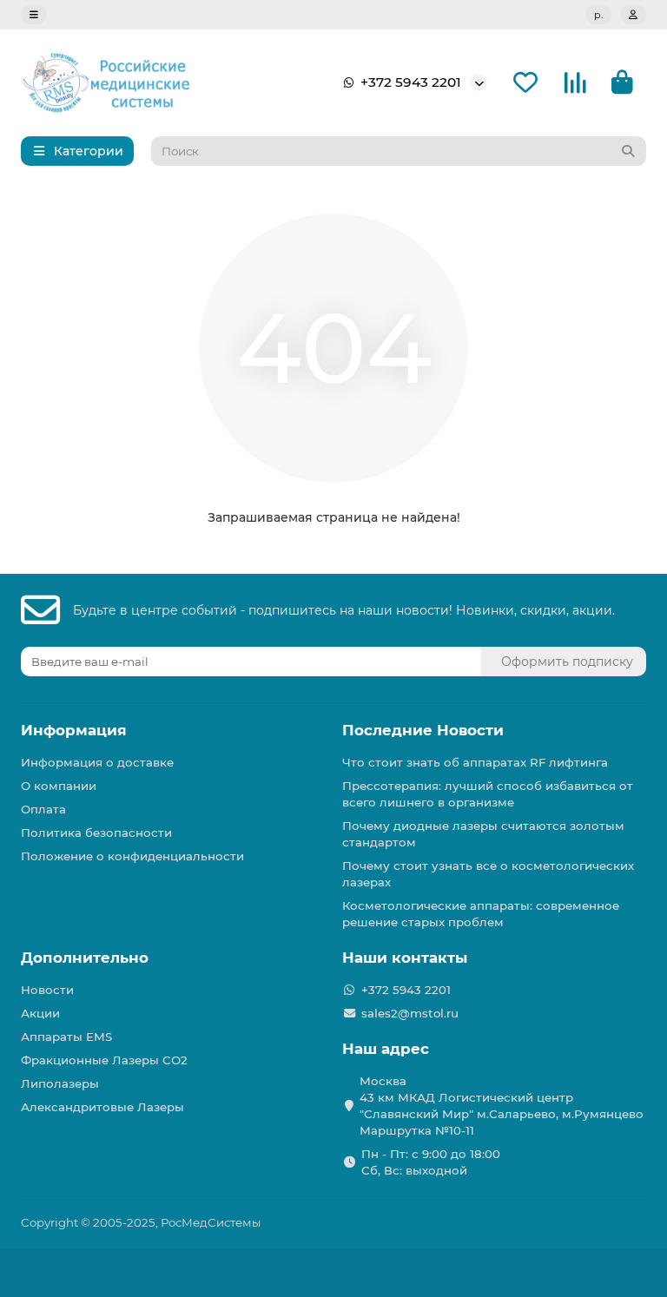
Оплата (43, 809)
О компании (58, 786)
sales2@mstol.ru (410, 1013)
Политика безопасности (96, 832)
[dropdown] (34, 14)
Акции (40, 1013)
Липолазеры (60, 1083)
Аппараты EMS (66, 1037)
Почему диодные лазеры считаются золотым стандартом (483, 834)
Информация (74, 730)
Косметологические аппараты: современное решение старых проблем (480, 914)
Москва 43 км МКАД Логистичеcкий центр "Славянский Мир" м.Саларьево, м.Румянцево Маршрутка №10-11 (502, 1105)
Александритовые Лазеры (102, 1107)
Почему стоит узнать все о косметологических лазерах (488, 874)
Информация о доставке (97, 762)
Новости (47, 990)
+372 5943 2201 (410, 82)
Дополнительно (85, 957)
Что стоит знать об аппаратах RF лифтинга (475, 762)
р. (598, 15)
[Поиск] (628, 151)
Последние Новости (423, 730)
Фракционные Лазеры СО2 (104, 1060)
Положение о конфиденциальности (132, 856)
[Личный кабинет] (633, 14)
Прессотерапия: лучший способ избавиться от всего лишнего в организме (487, 794)
